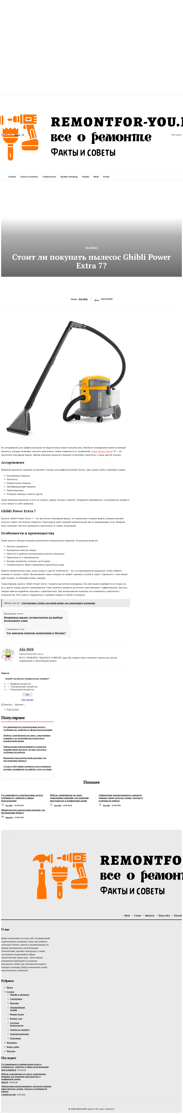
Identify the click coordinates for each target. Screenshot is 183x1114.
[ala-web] (8, 654)
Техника (91, 248)
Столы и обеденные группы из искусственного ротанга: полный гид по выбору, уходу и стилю (27, 768)
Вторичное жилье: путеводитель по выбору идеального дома (33, 619)
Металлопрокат (8, 1070)
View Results (27, 699)
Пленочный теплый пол (22, 689)
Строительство (8, 1095)
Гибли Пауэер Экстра (102, 451)
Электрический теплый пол (24, 686)
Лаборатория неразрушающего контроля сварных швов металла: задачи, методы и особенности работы (24, 749)
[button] (20, 135)
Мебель (4, 1082)
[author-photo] (3, 805)
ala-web (83, 299)
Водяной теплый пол (20, 684)
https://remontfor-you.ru (31, 654)
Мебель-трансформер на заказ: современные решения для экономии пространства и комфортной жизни (26, 738)
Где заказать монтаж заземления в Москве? (36, 633)
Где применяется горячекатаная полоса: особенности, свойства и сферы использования (27, 728)
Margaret (9, 817)
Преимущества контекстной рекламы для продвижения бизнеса (24, 759)
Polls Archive (13, 709)
